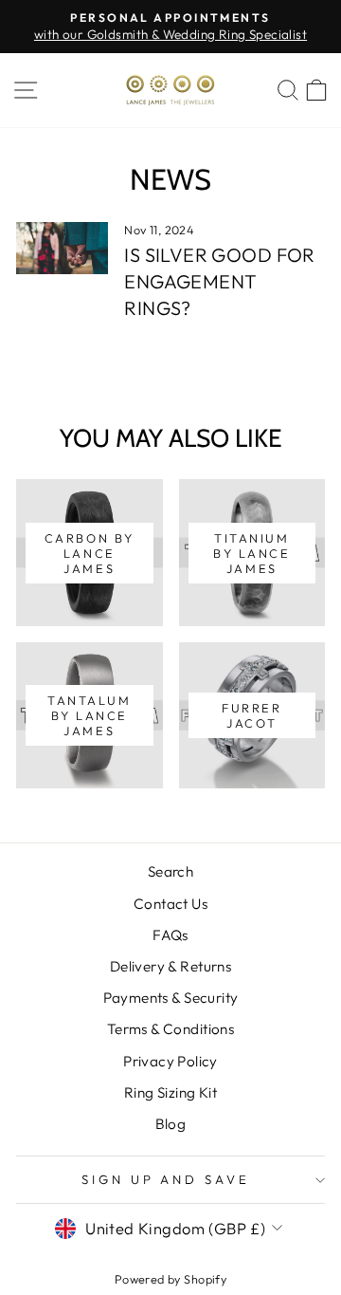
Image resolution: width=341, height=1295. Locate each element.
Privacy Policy (170, 1061)
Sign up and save (166, 1179)
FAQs (170, 935)
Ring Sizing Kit (170, 1092)
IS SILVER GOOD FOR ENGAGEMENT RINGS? (219, 281)
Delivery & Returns (170, 966)
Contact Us (170, 904)
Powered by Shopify (170, 1278)
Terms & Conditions (170, 1029)
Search (170, 871)
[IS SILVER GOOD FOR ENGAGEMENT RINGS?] (62, 248)
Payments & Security (171, 998)
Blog (171, 1124)
